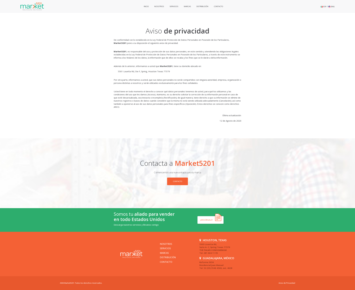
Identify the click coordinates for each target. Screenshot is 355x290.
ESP (324, 6)
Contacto (218, 6)
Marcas (187, 6)
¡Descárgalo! (206, 220)
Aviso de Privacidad (287, 283)
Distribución (202, 6)
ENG (332, 6)
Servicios (174, 6)
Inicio (146, 6)
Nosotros (159, 6)
